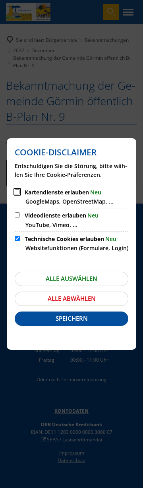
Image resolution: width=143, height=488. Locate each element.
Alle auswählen (71, 278)
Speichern (72, 318)
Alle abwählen (72, 298)
